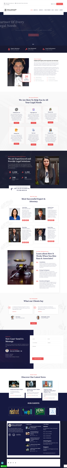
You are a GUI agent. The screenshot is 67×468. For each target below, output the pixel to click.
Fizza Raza (24, 227)
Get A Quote (59, 3)
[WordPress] (28, 220)
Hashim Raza (51, 207)
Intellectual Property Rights (16, 389)
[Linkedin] (26, 220)
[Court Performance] (44, 49)
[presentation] (1, 29)
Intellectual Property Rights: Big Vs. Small (33, 390)
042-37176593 (7, 4)
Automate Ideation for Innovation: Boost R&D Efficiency (34, 432)
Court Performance (50, 48)
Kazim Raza (50, 227)
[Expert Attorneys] (9, 49)
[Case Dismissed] (26, 49)
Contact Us (57, 462)
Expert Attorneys (15, 48)
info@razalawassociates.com (9, 3)
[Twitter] (24, 220)
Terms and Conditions (51, 462)
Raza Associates (39, 462)
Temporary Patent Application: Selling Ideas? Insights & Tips (50, 391)
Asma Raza (24, 207)
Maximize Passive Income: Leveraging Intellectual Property (35, 439)
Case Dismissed (32, 48)
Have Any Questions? (14, 349)
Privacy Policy (44, 462)
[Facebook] (23, 220)
